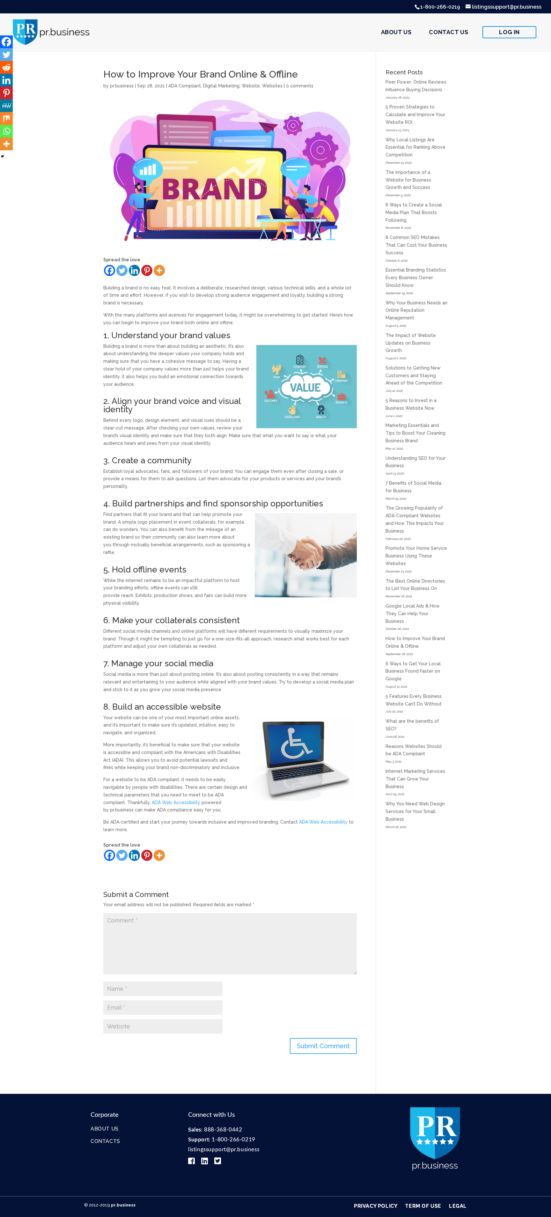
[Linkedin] (134, 270)
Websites (272, 85)
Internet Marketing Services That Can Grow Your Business (415, 779)
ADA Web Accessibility (176, 802)
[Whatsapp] (6, 131)
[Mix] (6, 118)
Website (251, 85)
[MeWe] (6, 105)
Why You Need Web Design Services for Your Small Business (415, 811)
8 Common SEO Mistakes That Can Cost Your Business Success (416, 245)
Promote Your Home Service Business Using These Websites (416, 556)
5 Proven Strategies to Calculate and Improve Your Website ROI (415, 114)
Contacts (105, 1141)
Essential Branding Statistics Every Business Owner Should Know (416, 277)
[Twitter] (122, 270)
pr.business (122, 85)
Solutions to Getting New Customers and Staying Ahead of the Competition (414, 375)
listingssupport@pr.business (223, 1149)
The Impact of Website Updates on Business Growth (411, 343)
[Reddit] (6, 67)
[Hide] (2, 156)
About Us (396, 32)
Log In (509, 32)
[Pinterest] (146, 270)
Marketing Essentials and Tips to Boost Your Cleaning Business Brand (415, 433)
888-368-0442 (223, 1129)
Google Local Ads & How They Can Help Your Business (413, 613)
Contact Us (448, 32)
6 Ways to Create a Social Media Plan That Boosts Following (414, 212)
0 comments (299, 85)
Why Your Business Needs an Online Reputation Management (416, 310)
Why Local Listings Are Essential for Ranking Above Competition (415, 147)
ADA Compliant (184, 85)
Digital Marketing (221, 85)
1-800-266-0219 (440, 7)
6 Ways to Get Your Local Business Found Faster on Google (413, 671)
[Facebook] (109, 270)
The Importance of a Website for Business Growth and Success (408, 180)
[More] (159, 270)
